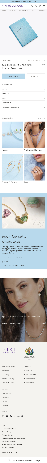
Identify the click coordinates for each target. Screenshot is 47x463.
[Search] (32, 6)
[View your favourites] (36, 6)
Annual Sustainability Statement (12, 444)
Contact (5, 389)
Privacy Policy (6, 432)
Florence (7, 60)
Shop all (41, 118)
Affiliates (5, 401)
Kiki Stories (29, 382)
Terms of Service (7, 435)
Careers (5, 405)
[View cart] (40, 6)
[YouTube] (18, 416)
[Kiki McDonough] (13, 6)
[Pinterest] (11, 416)
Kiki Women (29, 378)
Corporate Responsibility (9, 441)
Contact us (6, 393)
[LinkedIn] (22, 416)
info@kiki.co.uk (18, 265)
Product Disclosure (8, 447)
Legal (3, 426)
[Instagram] (3, 416)
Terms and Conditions (9, 429)
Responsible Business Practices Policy (14, 438)
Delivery (5, 374)
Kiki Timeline (30, 374)
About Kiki (28, 366)
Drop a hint (36, 76)
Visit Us (5, 397)
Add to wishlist (35, 60)
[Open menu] (44, 6)
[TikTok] (14, 416)
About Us (28, 370)
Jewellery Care (8, 382)
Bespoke (5, 370)
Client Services (8, 366)
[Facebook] (7, 416)
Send (43, 323)
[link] (23, 460)
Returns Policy (8, 378)
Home (4, 10)
